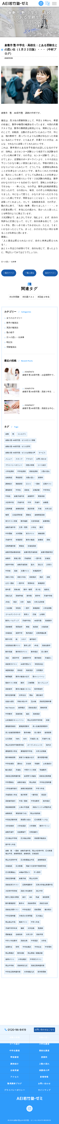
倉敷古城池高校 (26, 788)
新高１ (26, 614)
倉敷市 (7, 558)
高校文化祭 (44, 903)
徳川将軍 (24, 794)
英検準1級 (19, 595)
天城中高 (20, 502)
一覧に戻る (29, 273)
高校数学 (48, 620)
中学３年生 (40, 788)
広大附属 (19, 866)
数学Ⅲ (21, 903)
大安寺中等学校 (11, 891)
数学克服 (8, 651)
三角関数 (31, 683)
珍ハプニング (43, 683)
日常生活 (22, 695)
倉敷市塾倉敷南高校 (12, 552)
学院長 (18, 608)
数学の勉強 (30, 539)
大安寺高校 (35, 521)
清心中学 (39, 891)
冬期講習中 (37, 571)
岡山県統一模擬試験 (35, 953)
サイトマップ (44, 1090)
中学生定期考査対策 (12, 971)
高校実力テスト (11, 664)
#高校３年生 (44, 297)
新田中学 (15, 658)
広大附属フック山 (41, 819)
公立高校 (8, 739)
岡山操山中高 (10, 922)
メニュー (8, 459)
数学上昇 (27, 645)
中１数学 (37, 872)
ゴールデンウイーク (12, 614)
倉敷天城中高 (19, 496)
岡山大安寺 (33, 878)
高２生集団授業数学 (12, 732)
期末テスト (23, 922)
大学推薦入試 (29, 971)
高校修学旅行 (10, 801)
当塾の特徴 (30, 465)
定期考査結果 (41, 633)
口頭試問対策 (17, 515)
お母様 (42, 614)
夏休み (19, 763)
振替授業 (48, 732)
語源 (47, 720)
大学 (22, 602)
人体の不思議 (24, 807)
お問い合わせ (41, 459)
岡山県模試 (9, 953)
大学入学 (29, 934)
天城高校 (27, 558)
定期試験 (36, 490)
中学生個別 (9, 763)
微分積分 (48, 909)
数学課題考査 (43, 757)
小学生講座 (9, 471)
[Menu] (54, 3)
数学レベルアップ (12, 620)
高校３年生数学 (26, 891)
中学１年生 (35, 922)
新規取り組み (26, 819)
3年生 (36, 645)
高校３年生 (21, 577)
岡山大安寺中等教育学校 (14, 745)
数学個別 (38, 658)
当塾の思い (30, 477)
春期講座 (36, 608)
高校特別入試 (22, 965)
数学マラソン (45, 826)
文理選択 (39, 670)
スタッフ (19, 459)
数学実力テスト (21, 651)
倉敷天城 (22, 878)
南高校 (35, 627)
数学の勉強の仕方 (22, 676)
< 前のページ (8, 273)
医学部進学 (38, 689)
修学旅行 (33, 639)
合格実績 (8, 477)
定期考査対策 (10, 546)
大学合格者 (9, 826)
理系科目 (31, 583)
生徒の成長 (9, 701)
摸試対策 (31, 508)
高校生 (26, 490)
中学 (29, 502)
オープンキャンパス (34, 745)
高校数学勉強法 (40, 838)
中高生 (7, 496)
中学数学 (8, 714)
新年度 (7, 589)
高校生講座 (33, 471)
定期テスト (47, 484)
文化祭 (28, 763)
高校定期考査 (10, 878)
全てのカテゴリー (14, 318)
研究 (17, 947)
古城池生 (8, 633)
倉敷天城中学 (10, 527)
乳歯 (37, 897)
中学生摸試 (26, 909)
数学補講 (24, 521)
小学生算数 (47, 608)
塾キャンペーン (38, 676)
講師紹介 (8, 484)
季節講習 (19, 477)
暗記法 (9, 342)
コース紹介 (42, 465)
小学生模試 (22, 959)
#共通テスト (28, 297)
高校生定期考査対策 (12, 776)
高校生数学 (46, 645)
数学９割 (8, 639)
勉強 (29, 602)
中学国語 (34, 940)
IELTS (24, 739)
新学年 (37, 595)
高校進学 (8, 689)
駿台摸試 (8, 770)
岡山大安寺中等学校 (34, 720)
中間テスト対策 (30, 770)
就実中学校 (9, 564)
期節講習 (19, 484)
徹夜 (22, 928)
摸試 (41, 577)
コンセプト (22, 434)
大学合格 (31, 928)
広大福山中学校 (11, 838)
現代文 (48, 745)
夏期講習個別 (10, 726)
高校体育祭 (32, 903)
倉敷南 (40, 539)
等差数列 (43, 770)
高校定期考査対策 (37, 965)
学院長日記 (39, 664)
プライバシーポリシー (13, 465)
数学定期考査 (10, 695)
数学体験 (27, 732)
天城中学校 (48, 595)
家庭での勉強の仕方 (26, 757)
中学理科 (48, 947)
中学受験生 (9, 782)
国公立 (40, 564)
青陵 (27, 627)
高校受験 (37, 909)
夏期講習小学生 (11, 751)
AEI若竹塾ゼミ (26, 664)
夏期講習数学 (24, 726)
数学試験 (20, 953)
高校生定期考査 (45, 776)
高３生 (38, 589)
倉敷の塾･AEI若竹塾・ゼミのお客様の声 (20, 452)
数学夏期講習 (10, 903)
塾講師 (40, 928)
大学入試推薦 (41, 751)
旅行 (24, 897)
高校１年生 (9, 577)
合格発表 (19, 934)
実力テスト (30, 533)
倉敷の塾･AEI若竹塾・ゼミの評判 (17, 446)
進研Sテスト (9, 959)
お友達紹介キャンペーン (14, 720)
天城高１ (48, 658)
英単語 (19, 670)
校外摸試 (46, 801)
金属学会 (8, 947)
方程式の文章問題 (25, 916)
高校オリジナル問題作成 (42, 807)
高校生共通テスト (12, 909)
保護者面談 (9, 670)
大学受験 (19, 533)
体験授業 (41, 533)
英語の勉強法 (12, 327)
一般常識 (34, 794)
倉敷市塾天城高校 (30, 552)
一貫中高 (38, 558)
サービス (42, 452)
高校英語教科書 (45, 701)
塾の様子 (10, 332)
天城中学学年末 (11, 928)
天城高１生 (34, 739)
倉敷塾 (45, 502)
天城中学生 (26, 620)
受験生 (28, 515)
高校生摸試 (32, 707)
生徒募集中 (21, 832)
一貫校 (37, 484)
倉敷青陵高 (42, 860)
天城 (39, 508)
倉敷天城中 (9, 832)
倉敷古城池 (21, 782)
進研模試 (21, 707)
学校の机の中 (22, 701)
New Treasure (10, 707)
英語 (15, 602)
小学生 (33, 527)
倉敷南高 (8, 813)
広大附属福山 (10, 872)
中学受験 (8, 533)
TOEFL (18, 739)
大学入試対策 (39, 602)
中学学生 (46, 490)
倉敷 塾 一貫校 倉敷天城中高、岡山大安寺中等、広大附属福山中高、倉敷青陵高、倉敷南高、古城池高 (28, 852)
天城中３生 (46, 739)
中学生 (18, 490)
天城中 (37, 502)
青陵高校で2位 (21, 813)
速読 (27, 714)
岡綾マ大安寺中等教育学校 (36, 866)
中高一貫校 (23, 801)
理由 (31, 695)
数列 (22, 683)
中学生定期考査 (45, 782)
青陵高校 (41, 496)
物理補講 (8, 676)
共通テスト (25, 571)
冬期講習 (19, 539)
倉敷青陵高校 (40, 515)
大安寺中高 (9, 502)
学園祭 (37, 763)
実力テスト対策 (11, 521)
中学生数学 (35, 801)
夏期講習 (8, 490)
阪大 (32, 564)
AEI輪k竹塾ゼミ (24, 872)
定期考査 (8, 508)
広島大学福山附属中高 (44, 884)
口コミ (28, 484)
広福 (34, 614)
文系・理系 (23, 527)
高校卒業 (39, 934)
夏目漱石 (39, 695)
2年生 (7, 602)
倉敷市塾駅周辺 (47, 552)
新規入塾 (17, 558)
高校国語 (36, 714)
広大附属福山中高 (27, 860)
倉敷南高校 (20, 508)
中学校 (7, 571)
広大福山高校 (26, 838)
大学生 (43, 940)
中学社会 (38, 947)
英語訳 (43, 794)
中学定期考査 (10, 916)
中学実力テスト (36, 959)
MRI (30, 897)
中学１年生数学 (11, 940)
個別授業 (46, 897)
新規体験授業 (10, 807)
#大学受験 (14, 297)
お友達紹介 (47, 763)
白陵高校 (45, 627)
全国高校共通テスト (12, 645)
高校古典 (24, 940)
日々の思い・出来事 (8, 261)
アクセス (29, 459)
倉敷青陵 (46, 521)
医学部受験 (42, 971)
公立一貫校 (9, 583)
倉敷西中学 (27, 658)
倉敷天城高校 (22, 564)
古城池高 (8, 866)
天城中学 (8, 539)
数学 (41, 527)
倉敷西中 (31, 496)
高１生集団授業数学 (40, 726)
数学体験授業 (10, 757)
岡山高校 (32, 782)
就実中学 (19, 633)
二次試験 (8, 608)
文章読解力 (33, 832)
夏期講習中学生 (26, 751)
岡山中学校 (9, 965)
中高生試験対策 (11, 819)
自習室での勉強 (30, 776)
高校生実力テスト (12, 884)
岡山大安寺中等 (11, 860)
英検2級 (17, 589)
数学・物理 (28, 589)
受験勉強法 (11, 347)
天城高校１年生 (11, 794)
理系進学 (19, 627)
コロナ (23, 639)
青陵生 (21, 546)
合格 (48, 577)
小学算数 (32, 826)
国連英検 (19, 714)
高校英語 (29, 670)
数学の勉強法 (12, 322)
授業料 (40, 477)
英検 (48, 539)
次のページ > (50, 273)
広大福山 (39, 916)
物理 (7, 515)
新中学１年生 (10, 844)
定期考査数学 (27, 884)
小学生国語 (21, 826)
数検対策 (43, 707)
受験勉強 (8, 934)
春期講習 (41, 583)
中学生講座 (21, 471)
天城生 (18, 770)
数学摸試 (34, 651)
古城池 (47, 558)
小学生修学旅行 (11, 788)
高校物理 (8, 627)
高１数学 (44, 651)
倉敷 (7, 434)
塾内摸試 (29, 633)
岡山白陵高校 (35, 813)
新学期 (29, 595)
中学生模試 (27, 947)
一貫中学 (20, 583)
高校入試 (8, 595)
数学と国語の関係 (12, 897)
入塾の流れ (45, 471)
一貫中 (26, 608)
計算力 (49, 564)
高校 (15, 571)
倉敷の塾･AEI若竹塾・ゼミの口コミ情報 (20, 440)
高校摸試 (32, 577)
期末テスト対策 (11, 683)
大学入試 (48, 508)
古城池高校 (32, 546)
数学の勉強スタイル (23, 689)
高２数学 (37, 732)
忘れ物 (33, 701)
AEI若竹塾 (37, 620)
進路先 (46, 589)
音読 (7, 658)
